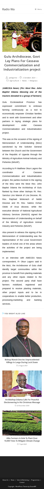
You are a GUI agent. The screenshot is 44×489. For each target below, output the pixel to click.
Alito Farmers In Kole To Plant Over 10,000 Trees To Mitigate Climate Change (22, 439)
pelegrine (13, 78)
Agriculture (14, 81)
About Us (5, 480)
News (24, 81)
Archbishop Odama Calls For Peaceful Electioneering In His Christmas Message (22, 401)
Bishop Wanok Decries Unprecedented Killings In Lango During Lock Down (22, 361)
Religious (33, 81)
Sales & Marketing (23, 480)
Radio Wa (8, 9)
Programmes (35, 480)
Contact (22, 482)
